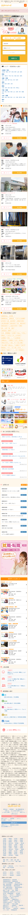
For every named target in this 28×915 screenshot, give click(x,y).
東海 (3, 82)
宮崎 (17, 97)
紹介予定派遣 (11, 867)
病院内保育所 (13, 323)
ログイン (19, 818)
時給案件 (12, 875)
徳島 (17, 91)
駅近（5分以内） (18, 347)
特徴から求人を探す (7, 877)
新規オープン (10, 337)
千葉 (10, 76)
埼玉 (12, 76)
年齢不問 (23, 345)
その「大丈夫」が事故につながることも (11, 462)
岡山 (6, 91)
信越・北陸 (5, 78)
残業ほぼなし (11, 345)
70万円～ (19, 873)
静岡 (9, 83)
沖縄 (24, 97)
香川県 (4, 852)
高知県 (15, 852)
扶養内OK (3, 349)
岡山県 (4, 850)
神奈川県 (11, 843)
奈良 (14, 87)
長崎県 (10, 853)
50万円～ (5, 873)
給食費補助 (3, 337)
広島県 (10, 850)
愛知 (3, 83)
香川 (20, 91)
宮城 (12, 72)
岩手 (10, 72)
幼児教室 (14, 333)
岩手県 (15, 838)
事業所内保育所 (4, 325)
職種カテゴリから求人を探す (9, 857)
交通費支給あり (4, 340)
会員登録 (12, 818)
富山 (11, 80)
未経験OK (17, 345)
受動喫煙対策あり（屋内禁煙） (7, 316)
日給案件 (18, 875)
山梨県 (15, 844)
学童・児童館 (11, 328)
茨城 (15, 76)
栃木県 (4, 841)
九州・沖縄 (5, 95)
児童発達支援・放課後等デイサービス (9, 330)
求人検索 (3, 820)
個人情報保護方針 (20, 809)
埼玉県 (15, 841)
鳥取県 (16, 849)
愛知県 (15, 846)
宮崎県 (4, 855)
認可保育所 (3, 320)
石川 (14, 80)
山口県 (15, 850)
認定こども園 (4, 328)
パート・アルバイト (20, 866)
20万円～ (5, 872)
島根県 (22, 849)
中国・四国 (5, 90)
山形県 (10, 840)
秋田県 (4, 840)
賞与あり (24, 333)
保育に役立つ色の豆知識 (8, 469)
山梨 (6, 80)
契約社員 (11, 866)
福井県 (10, 844)
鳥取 (9, 91)
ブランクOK (14, 349)
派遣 (4, 867)
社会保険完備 (17, 337)
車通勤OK (11, 340)
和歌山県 (11, 849)
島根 (11, 91)
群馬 (21, 76)
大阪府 (15, 847)
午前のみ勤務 (19, 342)
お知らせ (7, 810)
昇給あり (19, 333)
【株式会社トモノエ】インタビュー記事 (10, 491)
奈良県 (4, 849)
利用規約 (12, 809)
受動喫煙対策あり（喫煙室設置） (8, 318)
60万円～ (12, 873)
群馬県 (10, 841)
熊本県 (15, 853)
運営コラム (22, 812)
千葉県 (21, 841)
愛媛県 (10, 852)
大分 (14, 97)
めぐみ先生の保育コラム (17, 810)
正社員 (4, 866)
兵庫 (6, 87)
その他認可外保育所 (13, 325)
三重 (11, 83)
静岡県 (10, 846)
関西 (3, 86)
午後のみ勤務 (4, 345)
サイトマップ (15, 812)
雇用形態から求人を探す (8, 863)
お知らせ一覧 (24, 484)
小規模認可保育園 (20, 320)
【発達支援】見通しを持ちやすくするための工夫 (13, 456)
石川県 (4, 844)
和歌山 (17, 87)
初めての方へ (4, 818)
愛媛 (23, 91)
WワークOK (10, 347)
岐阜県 (4, 846)
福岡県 (21, 852)
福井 (17, 80)
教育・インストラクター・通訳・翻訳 (12, 861)
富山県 (22, 843)
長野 (9, 80)
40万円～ (19, 872)
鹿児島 (20, 97)
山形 (18, 72)
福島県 (15, 840)
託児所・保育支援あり (19, 340)
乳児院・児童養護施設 (5, 333)
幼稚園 (20, 325)
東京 (3, 76)
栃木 (18, 76)
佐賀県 (4, 853)
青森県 (10, 838)
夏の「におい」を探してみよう (9, 443)
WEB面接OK (21, 349)
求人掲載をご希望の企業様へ (20, 1)
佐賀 (6, 97)
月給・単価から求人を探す (8, 870)
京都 (9, 87)
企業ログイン (4, 825)
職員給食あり (4, 347)
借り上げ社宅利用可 (17, 335)
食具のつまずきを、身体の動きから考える (12, 436)
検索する (14, 58)
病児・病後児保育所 (21, 323)
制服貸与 (9, 349)
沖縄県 (16, 855)
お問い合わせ (14, 813)
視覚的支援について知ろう (8, 449)
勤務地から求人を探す (7, 836)
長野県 (21, 844)
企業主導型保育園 (4, 323)
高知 (3, 93)
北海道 (3, 72)
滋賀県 (4, 847)
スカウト (10, 820)
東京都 (4, 843)
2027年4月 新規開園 (20, 318)
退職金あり (3, 335)
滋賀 (11, 87)
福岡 (3, 97)
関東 (3, 74)
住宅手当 (9, 335)
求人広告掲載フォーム (6, 826)
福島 (21, 72)
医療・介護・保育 (15, 860)
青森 (7, 72)
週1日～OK (13, 342)
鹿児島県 (11, 855)
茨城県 (21, 840)
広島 (3, 91)
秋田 (15, 72)
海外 (3, 99)
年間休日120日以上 (5, 342)
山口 (14, 91)
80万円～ (5, 875)
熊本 (11, 97)
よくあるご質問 (6, 812)
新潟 (3, 80)
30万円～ (12, 872)
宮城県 (21, 838)
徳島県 (21, 850)
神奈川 (6, 76)
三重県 (21, 846)
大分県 (21, 853)
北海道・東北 (5, 70)
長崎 (9, 97)
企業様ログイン (23, 2)
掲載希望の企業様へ (14, 825)
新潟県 (16, 843)
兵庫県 (21, 847)
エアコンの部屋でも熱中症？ (9, 475)
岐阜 (6, 83)
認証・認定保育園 (11, 320)
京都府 (10, 847)
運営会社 (5, 809)
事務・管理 (5, 860)
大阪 (3, 87)
